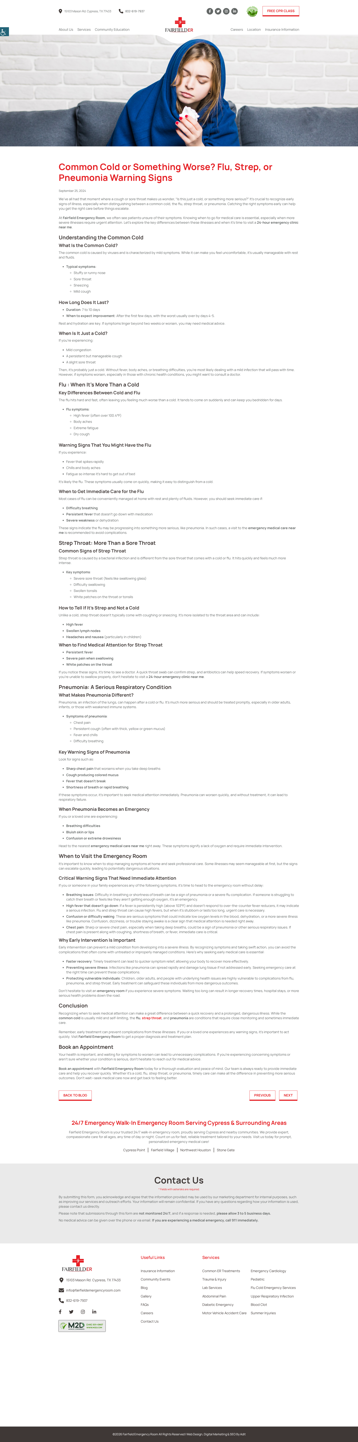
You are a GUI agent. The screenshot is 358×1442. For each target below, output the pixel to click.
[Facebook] (210, 11)
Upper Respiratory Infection (272, 1296)
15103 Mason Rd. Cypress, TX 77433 (87, 11)
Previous (262, 1095)
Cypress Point (134, 1150)
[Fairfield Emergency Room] (179, 25)
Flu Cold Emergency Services (273, 1287)
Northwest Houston (195, 1150)
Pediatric (258, 1279)
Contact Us (149, 1321)
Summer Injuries (263, 1313)
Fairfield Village (162, 1150)
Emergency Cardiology (268, 1271)
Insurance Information (282, 29)
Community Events (155, 1279)
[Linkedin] (234, 11)
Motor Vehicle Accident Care (224, 1313)
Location (254, 29)
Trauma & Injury (214, 1279)
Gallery (146, 1296)
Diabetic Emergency (218, 1304)
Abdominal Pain (214, 1296)
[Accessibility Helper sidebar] (4, 31)
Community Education (112, 29)
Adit (243, 1434)
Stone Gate (226, 1150)
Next (288, 1095)
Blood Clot (259, 1304)
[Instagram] (226, 11)
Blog (144, 1287)
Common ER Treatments (221, 1271)
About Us (66, 29)
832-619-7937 (135, 11)
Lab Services (212, 1287)
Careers (237, 29)
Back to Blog (75, 1095)
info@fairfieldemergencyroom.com (93, 1290)
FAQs (145, 1304)
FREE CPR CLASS (281, 11)
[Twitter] (218, 11)
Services (84, 29)
